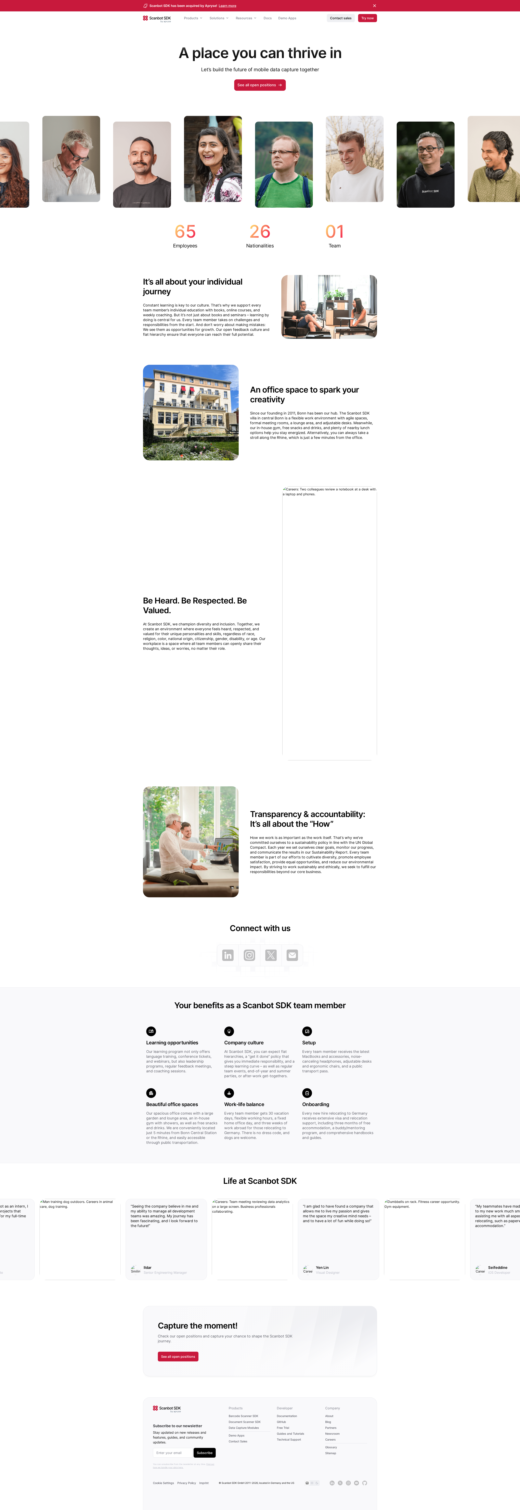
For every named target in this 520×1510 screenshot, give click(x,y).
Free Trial (283, 1427)
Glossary (331, 1447)
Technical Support (289, 1439)
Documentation (287, 1416)
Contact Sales (238, 1441)
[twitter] (271, 955)
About (329, 1416)
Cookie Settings (163, 1483)
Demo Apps (237, 1435)
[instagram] (249, 955)
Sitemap (330, 1453)
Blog (328, 1422)
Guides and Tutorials (290, 1433)
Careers (330, 1439)
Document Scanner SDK (245, 1422)
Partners (331, 1427)
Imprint (204, 1483)
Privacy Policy (186, 1483)
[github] (364, 1483)
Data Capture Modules (244, 1427)
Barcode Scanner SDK (243, 1416)
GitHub (281, 1422)
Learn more (227, 6)
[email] (292, 955)
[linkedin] (228, 955)
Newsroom (332, 1433)
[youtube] (356, 1483)
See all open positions (256, 85)
